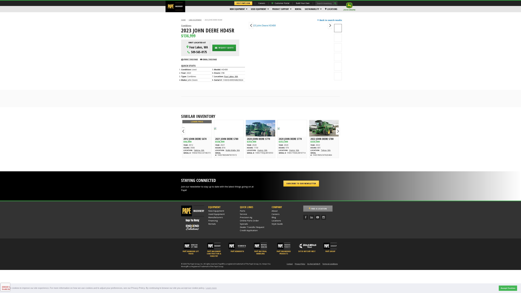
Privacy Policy (300, 264)
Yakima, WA (199, 150)
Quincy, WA (262, 150)
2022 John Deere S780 (321, 139)
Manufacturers (215, 217)
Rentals (212, 223)
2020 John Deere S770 (258, 139)
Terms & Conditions (330, 264)
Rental (298, 9)
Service (243, 214)
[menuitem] (238, 9)
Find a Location (318, 208)
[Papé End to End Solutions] (193, 227)
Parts (242, 210)
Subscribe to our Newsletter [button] (301, 183)
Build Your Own (302, 3)
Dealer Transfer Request (252, 227)
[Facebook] (305, 217)
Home (183, 20)
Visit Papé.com (243, 3)
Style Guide (277, 223)
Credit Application (249, 230)
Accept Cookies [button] (508, 288)
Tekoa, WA (326, 150)
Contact (290, 264)
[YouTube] (317, 217)
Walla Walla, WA (233, 150)
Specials (244, 223)
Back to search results (330, 20)
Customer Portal (282, 3)
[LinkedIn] (311, 217)
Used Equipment (258, 9)
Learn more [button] (211, 288)
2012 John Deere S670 (195, 139)
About (275, 210)
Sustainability (312, 9)
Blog (274, 217)
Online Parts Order (249, 220)
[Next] (330, 25)
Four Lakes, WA (231, 76)
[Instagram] (323, 217)
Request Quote (226, 47)
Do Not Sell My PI (313, 264)
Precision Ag (246, 217)
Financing (213, 220)
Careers (261, 3)
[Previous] (251, 25)
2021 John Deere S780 (226, 139)
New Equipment (237, 9)
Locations (332, 9)
